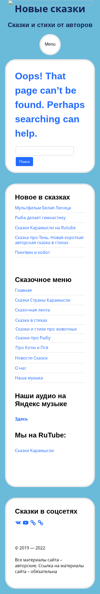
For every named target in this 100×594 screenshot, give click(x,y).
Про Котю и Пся (31, 347)
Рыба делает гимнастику (40, 217)
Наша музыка (29, 378)
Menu (50, 44)
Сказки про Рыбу (32, 338)
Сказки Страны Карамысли (42, 300)
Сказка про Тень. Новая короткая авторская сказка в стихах (49, 240)
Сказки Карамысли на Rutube (45, 228)
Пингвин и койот (32, 252)
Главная (23, 290)
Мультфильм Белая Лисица (43, 208)
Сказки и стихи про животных (46, 329)
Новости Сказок (31, 358)
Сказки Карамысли (34, 450)
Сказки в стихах (31, 320)
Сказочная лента (32, 310)
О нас (20, 368)
